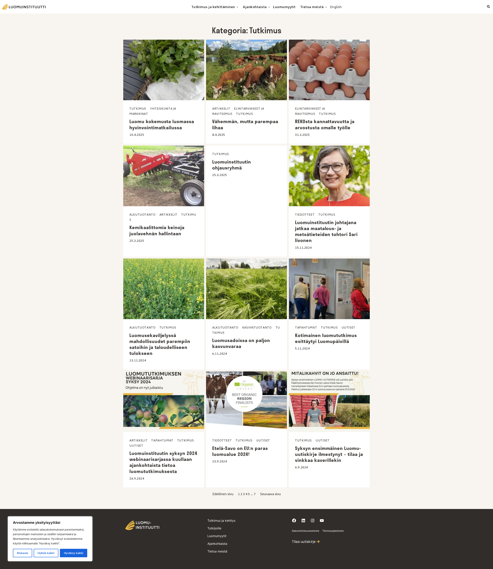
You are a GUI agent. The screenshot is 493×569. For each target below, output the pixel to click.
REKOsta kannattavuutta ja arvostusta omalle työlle (325, 124)
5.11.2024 (302, 348)
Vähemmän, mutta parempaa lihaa (245, 124)
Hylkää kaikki (46, 553)
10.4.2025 (136, 135)
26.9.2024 (136, 478)
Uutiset (348, 327)
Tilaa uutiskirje (304, 542)
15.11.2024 (303, 248)
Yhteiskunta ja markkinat (152, 112)
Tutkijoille (214, 528)
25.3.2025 (136, 241)
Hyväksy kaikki (73, 553)
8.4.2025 (218, 135)
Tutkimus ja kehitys (221, 520)
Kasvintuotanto (257, 327)
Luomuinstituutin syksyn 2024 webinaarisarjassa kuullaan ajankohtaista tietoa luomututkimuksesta (163, 462)
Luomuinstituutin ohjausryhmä (231, 165)
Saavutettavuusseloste (305, 530)
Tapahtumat (306, 327)
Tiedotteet (304, 215)
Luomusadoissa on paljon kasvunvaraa (241, 343)
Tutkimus (137, 109)
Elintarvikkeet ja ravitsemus (310, 112)
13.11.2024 (137, 360)
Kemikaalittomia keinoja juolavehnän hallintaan (156, 230)
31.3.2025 (302, 135)
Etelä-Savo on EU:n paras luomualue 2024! (240, 451)
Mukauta (22, 553)
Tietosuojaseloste (333, 530)
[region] (50, 538)
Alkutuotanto (142, 215)
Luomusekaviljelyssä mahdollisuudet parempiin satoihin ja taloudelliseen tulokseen (159, 344)
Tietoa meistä (217, 551)
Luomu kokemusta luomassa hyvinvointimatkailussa (161, 124)
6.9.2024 (301, 467)
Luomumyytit (216, 536)
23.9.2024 (219, 461)
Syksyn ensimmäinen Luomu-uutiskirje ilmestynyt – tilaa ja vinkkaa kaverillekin (329, 454)
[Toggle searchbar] (488, 6)
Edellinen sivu (222, 494)
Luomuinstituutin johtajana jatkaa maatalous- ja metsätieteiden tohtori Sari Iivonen (326, 231)
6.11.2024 (219, 354)
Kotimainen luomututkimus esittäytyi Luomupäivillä (326, 338)
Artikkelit (221, 109)
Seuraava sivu (270, 494)
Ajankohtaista (217, 544)
